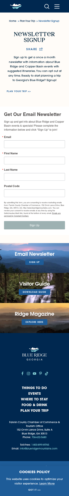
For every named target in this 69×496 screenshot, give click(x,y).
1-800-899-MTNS (40, 444)
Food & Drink (34, 405)
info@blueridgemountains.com (38, 448)
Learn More (47, 483)
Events (34, 393)
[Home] (16, 6)
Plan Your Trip (17, 91)
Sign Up (34, 225)
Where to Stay (34, 399)
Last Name (11, 169)
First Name (11, 153)
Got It (32, 490)
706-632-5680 (39, 437)
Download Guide (34, 291)
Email (7, 137)
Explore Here (34, 321)
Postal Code (12, 186)
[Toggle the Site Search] (47, 6)
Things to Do (34, 388)
